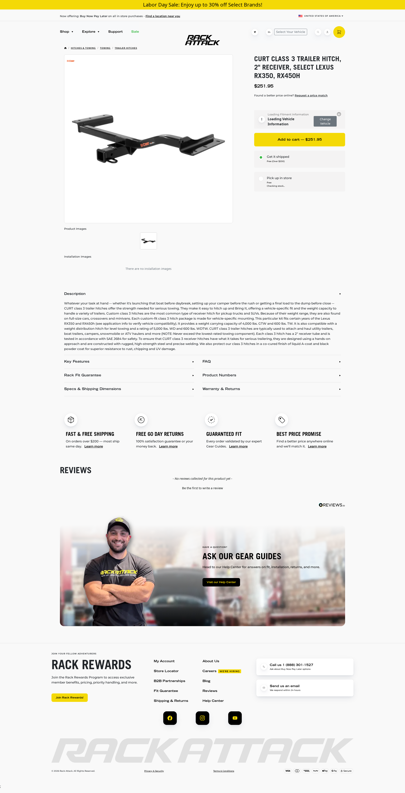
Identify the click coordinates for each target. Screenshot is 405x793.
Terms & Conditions (223, 771)
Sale (135, 32)
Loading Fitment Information (288, 114)
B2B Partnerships (169, 681)
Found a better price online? (291, 95)
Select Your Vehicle (290, 32)
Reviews (209, 691)
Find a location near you (163, 16)
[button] (202, 487)
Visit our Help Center (221, 582)
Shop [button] (65, 32)
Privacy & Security (154, 771)
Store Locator (166, 671)
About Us (210, 661)
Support (115, 32)
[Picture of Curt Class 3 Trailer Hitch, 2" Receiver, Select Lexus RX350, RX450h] (148, 139)
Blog (206, 681)
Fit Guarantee (166, 691)
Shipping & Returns (171, 701)
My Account (164, 661)
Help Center (213, 701)
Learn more (93, 446)
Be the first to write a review (202, 488)
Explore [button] (89, 32)
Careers (209, 671)
